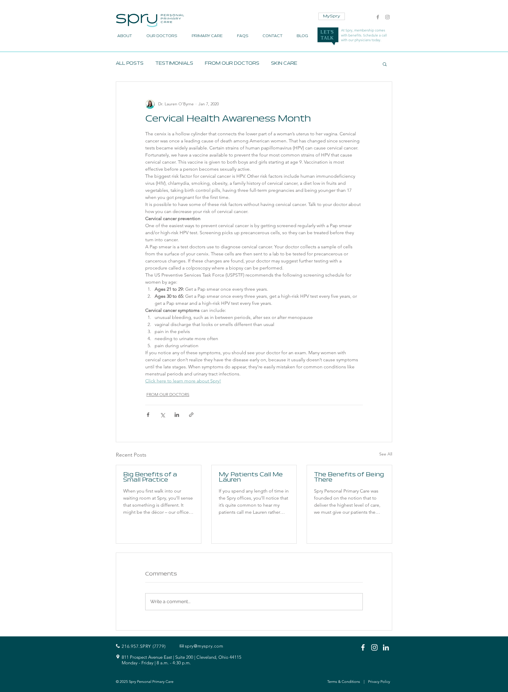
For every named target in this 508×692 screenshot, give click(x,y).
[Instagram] (387, 17)
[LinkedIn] (386, 647)
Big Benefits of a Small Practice (150, 477)
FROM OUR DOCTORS (232, 63)
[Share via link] (191, 414)
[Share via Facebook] (148, 414)
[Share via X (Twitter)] (162, 414)
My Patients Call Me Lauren (251, 477)
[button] (384, 63)
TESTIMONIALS (174, 63)
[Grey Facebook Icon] (378, 17)
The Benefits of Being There (349, 477)
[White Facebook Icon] (363, 647)
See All (385, 454)
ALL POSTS (129, 63)
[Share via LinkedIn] (177, 414)
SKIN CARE (284, 63)
